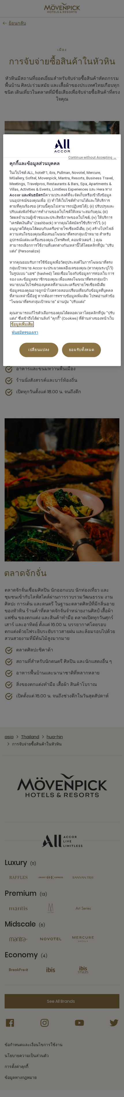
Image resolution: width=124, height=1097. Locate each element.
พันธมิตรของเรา (25, 333)
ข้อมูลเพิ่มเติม (22, 324)
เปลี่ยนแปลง (38, 350)
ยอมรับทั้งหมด (81, 350)
